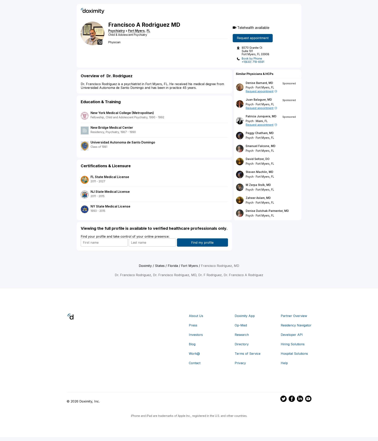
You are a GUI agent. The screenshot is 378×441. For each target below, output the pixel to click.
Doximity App (245, 316)
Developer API (292, 335)
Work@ (194, 354)
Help (284, 363)
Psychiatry (116, 31)
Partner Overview (294, 316)
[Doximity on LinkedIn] (300, 399)
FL (148, 31)
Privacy (240, 363)
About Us (196, 316)
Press (193, 325)
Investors (196, 335)
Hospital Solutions (294, 354)
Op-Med (241, 325)
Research (242, 335)
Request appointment (253, 38)
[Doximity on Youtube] (308, 399)
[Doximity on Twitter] (283, 399)
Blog (192, 344)
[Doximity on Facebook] (292, 399)
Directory (242, 344)
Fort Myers (136, 31)
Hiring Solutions (293, 344)
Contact (194, 363)
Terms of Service (247, 354)
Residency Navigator (296, 325)
